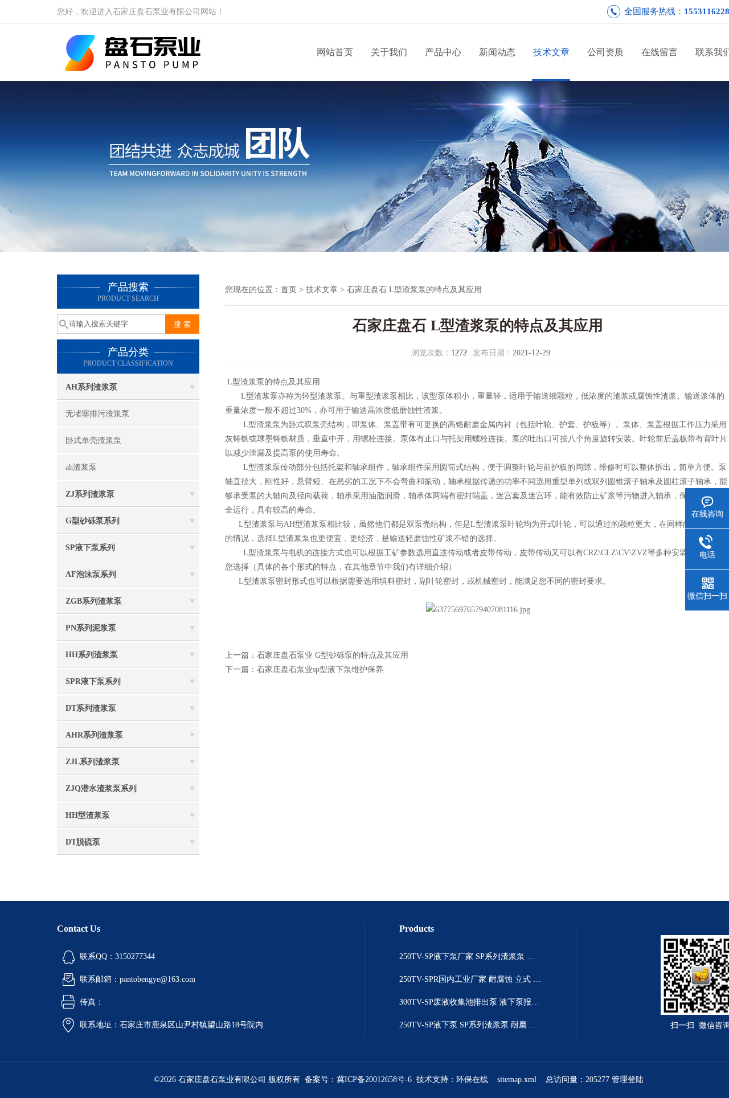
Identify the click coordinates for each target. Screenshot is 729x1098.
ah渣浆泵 (81, 467)
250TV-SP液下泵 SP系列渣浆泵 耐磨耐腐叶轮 (470, 1025)
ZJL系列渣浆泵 (92, 761)
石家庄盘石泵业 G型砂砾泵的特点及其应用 (332, 655)
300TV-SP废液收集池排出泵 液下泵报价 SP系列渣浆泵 (470, 1002)
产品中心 (443, 52)
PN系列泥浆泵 (90, 628)
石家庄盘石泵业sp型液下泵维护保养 (320, 669)
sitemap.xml (516, 1079)
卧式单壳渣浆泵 (93, 440)
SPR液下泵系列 (93, 681)
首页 (289, 289)
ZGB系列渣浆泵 (93, 601)
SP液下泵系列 (90, 547)
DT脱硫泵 (82, 842)
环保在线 (472, 1079)
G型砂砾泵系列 (92, 521)
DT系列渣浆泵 (90, 708)
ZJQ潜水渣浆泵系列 (101, 788)
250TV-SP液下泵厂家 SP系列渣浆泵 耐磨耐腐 (470, 956)
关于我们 (389, 52)
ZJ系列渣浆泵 (89, 494)
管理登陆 (628, 1079)
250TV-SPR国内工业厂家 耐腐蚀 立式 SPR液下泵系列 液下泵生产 (470, 979)
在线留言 (659, 52)
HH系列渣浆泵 (91, 654)
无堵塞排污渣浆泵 (97, 413)
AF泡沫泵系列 (90, 574)
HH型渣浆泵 (87, 815)
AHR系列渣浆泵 (94, 735)
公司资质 (605, 52)
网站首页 (335, 52)
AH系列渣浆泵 (91, 387)
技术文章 (551, 52)
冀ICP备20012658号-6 (374, 1079)
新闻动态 (497, 52)
